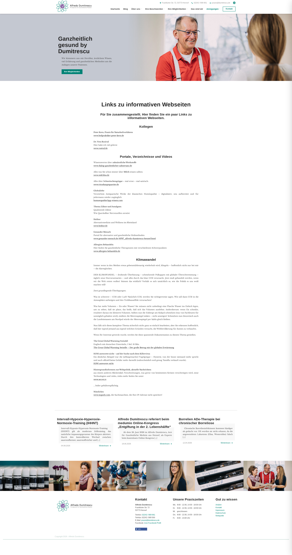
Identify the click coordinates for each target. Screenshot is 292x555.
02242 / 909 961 (148, 515)
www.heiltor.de (100, 226)
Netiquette (220, 516)
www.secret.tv (100, 379)
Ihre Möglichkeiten (72, 72)
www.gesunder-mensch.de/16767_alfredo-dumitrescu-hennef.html (125, 238)
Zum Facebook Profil (152, 523)
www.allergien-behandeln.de (107, 251)
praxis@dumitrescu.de (150, 520)
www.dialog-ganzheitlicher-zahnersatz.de (113, 166)
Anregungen (212, 9)
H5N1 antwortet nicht (104, 363)
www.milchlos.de (101, 175)
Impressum (220, 510)
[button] (141, 529)
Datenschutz (221, 513)
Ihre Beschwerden (154, 9)
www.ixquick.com (102, 395)
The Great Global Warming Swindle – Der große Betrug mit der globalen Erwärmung (134, 347)
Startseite (115, 9)
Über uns (135, 9)
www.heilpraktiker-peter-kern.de (109, 135)
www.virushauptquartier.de (106, 184)
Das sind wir (197, 9)
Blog (125, 9)
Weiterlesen (104, 446)
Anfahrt (218, 505)
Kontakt (219, 507)
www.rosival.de (101, 148)
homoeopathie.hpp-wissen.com (108, 200)
